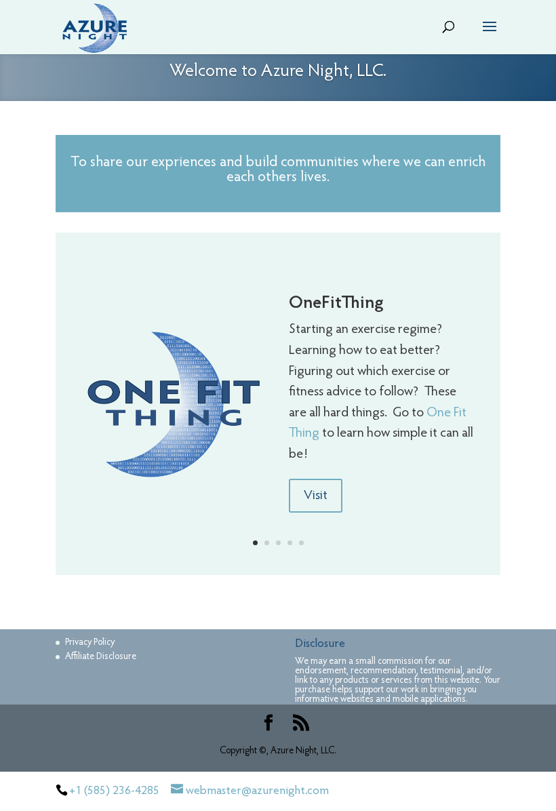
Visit (315, 495)
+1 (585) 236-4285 (114, 791)
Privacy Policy (90, 643)
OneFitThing (336, 304)
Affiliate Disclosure (100, 657)
